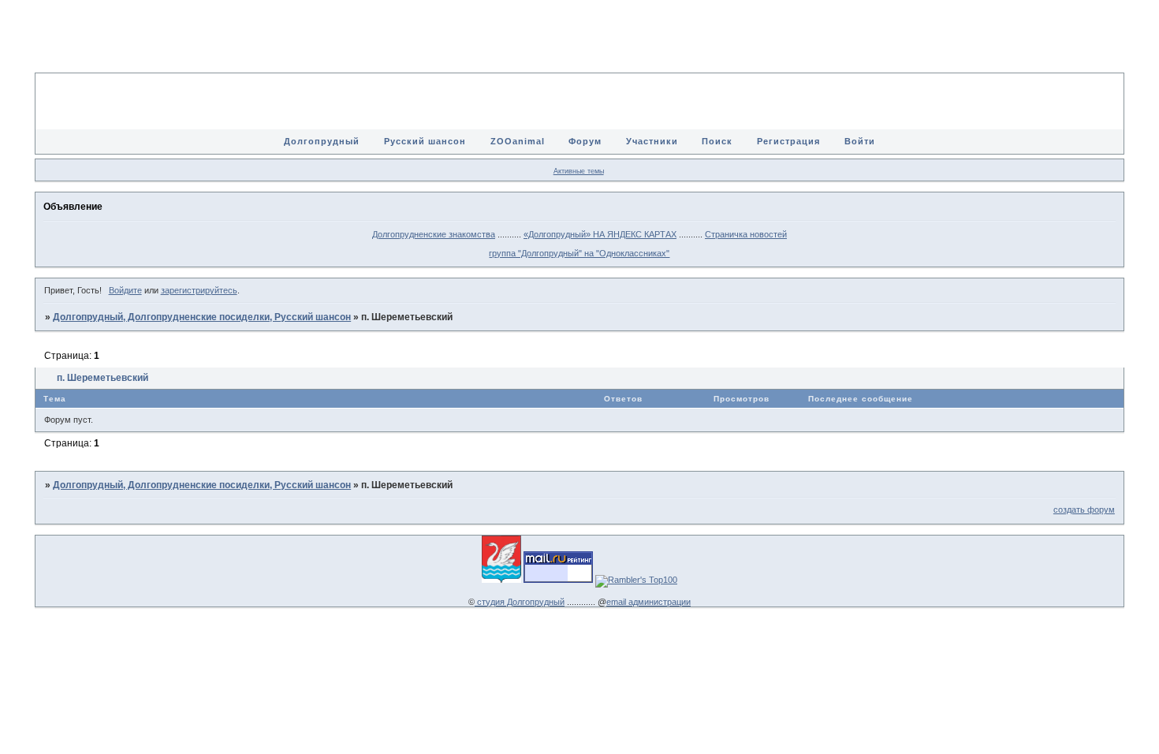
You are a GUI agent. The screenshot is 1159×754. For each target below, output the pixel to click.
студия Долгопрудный (520, 602)
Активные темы (578, 171)
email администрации (648, 602)
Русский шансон (425, 141)
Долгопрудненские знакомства (433, 234)
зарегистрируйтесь (199, 290)
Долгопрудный (322, 141)
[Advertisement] (579, 47)
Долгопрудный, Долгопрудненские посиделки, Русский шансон (202, 317)
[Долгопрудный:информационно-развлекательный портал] (501, 579)
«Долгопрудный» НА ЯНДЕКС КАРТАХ (600, 234)
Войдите (125, 290)
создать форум (1084, 509)
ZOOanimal (517, 141)
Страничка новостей (746, 234)
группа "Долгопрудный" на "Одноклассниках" (579, 253)
